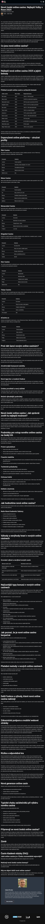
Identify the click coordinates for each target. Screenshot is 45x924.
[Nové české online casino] (3, 1)
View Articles (9, 901)
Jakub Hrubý (9, 13)
